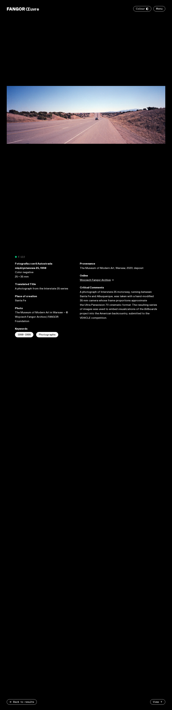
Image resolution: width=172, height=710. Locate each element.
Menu (159, 8)
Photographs (47, 334)
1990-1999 (24, 334)
